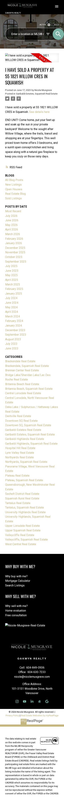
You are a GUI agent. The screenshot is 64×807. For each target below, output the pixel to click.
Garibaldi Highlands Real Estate (24, 439)
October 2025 (13, 257)
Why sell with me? (16, 606)
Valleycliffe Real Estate (19, 535)
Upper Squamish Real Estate (23, 530)
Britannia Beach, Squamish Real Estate (29, 388)
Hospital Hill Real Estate (20, 448)
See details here (39, 112)
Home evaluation (15, 610)
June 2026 (11, 220)
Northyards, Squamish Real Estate (26, 462)
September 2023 (15, 334)
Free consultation (16, 615)
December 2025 (15, 248)
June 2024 (11, 302)
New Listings (13, 184)
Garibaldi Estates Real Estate (23, 430)
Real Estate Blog (15, 193)
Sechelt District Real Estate (22, 493)
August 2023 (13, 339)
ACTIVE (43, 25)
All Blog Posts (14, 180)
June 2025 (11, 270)
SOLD (56, 25)
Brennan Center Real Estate (22, 370)
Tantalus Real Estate (17, 503)
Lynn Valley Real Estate (19, 452)
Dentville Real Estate (18, 416)
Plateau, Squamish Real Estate (24, 480)
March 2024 (12, 316)
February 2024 (14, 321)
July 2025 (11, 266)
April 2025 (11, 280)
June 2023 (11, 348)
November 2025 (15, 252)
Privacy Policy (12, 715)
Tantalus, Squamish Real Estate (24, 507)
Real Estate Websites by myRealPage (39, 715)
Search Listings (15, 585)
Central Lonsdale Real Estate (23, 393)
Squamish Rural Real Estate (22, 498)
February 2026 (14, 238)
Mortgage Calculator (17, 580)
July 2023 (11, 343)
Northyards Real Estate (19, 457)
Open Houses (13, 189)
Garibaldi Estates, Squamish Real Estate (36, 93)
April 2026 (11, 229)
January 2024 (13, 325)
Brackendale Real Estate (20, 361)
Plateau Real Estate (17, 475)
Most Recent (13, 211)
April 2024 (11, 311)
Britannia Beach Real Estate (22, 384)
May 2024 (11, 307)
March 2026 (12, 234)
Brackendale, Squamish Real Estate (27, 366)
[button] (17, 701)
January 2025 (13, 293)
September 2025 (15, 261)
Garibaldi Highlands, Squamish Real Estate (31, 443)
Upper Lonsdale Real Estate (22, 525)
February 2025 (14, 289)
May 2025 (11, 275)
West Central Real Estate (20, 544)
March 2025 (12, 284)
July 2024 (11, 298)
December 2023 (15, 330)
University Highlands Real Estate (25, 512)
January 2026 (13, 243)
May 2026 (11, 225)
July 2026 (11, 216)
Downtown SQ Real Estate (21, 420)
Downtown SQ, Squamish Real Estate (28, 425)
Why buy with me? (16, 576)
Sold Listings (13, 198)
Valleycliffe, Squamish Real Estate (26, 539)
